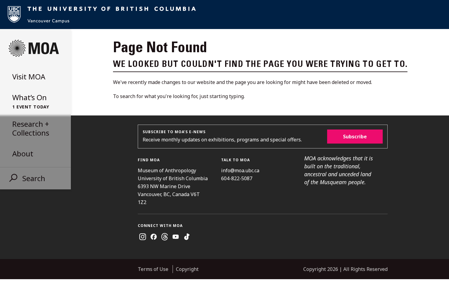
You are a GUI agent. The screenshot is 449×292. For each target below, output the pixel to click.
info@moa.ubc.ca (240, 170)
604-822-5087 (236, 178)
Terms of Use (153, 269)
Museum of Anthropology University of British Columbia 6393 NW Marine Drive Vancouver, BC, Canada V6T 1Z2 (173, 186)
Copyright (187, 269)
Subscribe (355, 136)
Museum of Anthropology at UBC (33, 48)
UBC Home (224, 14)
